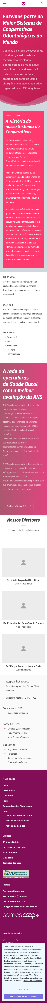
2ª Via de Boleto (11, 842)
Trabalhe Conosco (12, 863)
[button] (4, 3)
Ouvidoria (8, 795)
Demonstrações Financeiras (17, 806)
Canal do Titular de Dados (18, 815)
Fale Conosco (10, 852)
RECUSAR (23, 990)
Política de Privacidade (17, 820)
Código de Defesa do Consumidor (20, 906)
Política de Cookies (15, 826)
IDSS (5, 801)
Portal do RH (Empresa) (15, 896)
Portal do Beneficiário (14, 901)
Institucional (9, 790)
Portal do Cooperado (13, 891)
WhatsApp (10, 942)
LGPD (5, 811)
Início (5, 785)
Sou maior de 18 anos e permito (23, 997)
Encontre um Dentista (14, 847)
